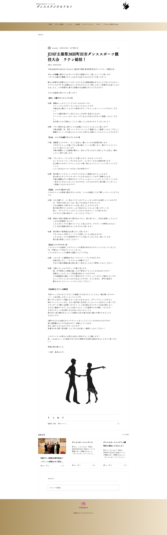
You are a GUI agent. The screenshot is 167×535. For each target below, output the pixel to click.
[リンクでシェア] (63, 418)
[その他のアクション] (118, 48)
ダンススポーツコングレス (82, 442)
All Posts (40, 34)
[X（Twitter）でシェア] (53, 418)
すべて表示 (125, 434)
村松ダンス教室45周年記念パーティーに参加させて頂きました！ (51, 460)
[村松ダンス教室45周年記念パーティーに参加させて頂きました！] (52, 446)
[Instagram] (83, 504)
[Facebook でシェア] (49, 418)
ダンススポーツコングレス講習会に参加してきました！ (114, 444)
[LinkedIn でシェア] (58, 418)
